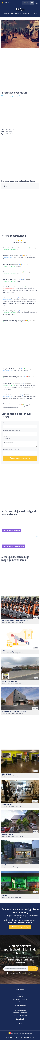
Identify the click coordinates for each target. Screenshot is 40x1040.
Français (21, 1033)
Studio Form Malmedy (9, 681)
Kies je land (14, 1033)
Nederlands (28, 1033)
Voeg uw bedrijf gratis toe (20, 999)
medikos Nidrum (7, 835)
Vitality (4, 865)
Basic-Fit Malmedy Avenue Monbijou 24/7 (15, 621)
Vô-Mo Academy (7, 651)
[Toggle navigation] (37, 3)
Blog (20, 1002)
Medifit (4, 895)
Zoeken (34, 969)
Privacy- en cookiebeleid (20, 1015)
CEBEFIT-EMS (6, 774)
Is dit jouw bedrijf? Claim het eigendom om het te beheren (20, 13)
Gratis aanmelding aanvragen (20, 927)
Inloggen (20, 996)
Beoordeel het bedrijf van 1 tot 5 (12, 431)
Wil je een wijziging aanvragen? (10, 96)
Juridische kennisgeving (20, 1012)
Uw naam (5, 423)
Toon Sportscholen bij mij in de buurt (20, 973)
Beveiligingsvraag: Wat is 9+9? (12, 449)
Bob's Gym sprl (7, 804)
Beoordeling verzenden (21, 458)
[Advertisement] (20, 69)
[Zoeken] (32, 3)
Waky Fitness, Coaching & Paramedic (14, 711)
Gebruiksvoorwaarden (20, 1010)
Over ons (20, 994)
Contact (20, 1023)
